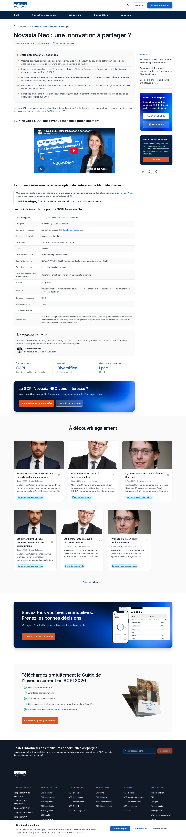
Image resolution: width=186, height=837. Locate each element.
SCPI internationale (76, 802)
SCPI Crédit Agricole (77, 810)
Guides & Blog (101, 15)
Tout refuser (140, 828)
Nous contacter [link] (161, 5)
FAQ (152, 797)
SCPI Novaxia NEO (56, 111)
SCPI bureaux (46, 793)
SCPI (16, 15)
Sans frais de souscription (73, 230)
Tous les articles (91, 582)
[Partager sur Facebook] (149, 171)
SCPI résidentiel (47, 806)
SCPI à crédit (128, 793)
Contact (154, 819)
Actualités (24, 27)
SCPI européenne (76, 797)
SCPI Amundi (74, 806)
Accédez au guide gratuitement (40, 720)
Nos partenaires (157, 806)
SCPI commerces (48, 797)
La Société (126, 15)
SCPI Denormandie (104, 806)
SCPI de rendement (60, 224)
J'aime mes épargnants (161, 815)
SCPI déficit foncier (104, 802)
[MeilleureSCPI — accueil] (20, 5)
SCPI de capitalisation (132, 802)
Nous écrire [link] (158, 124)
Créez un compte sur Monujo (38, 636)
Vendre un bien (157, 793)
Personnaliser (160, 828)
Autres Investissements (44, 15)
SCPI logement (47, 810)
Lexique (154, 802)
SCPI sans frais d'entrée (133, 797)
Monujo (139, 5)
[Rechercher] (128, 5)
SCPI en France (75, 793)
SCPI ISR (127, 810)
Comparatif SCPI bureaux (24, 812)
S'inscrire (165, 751)
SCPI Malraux (101, 797)
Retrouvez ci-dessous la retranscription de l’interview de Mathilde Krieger (156, 71)
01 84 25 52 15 (158, 116)
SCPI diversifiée (130, 806)
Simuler (156, 159)
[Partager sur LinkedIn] (155, 171)
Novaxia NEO (126, 193)
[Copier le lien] (142, 171)
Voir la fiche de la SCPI (69, 403)
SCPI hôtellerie (47, 819)
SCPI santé (45, 815)
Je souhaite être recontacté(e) (36, 403)
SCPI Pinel (100, 793)
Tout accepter (120, 828)
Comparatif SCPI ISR (22, 808)
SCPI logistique (47, 802)
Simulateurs (75, 15)
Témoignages (157, 810)
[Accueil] (15, 26)
